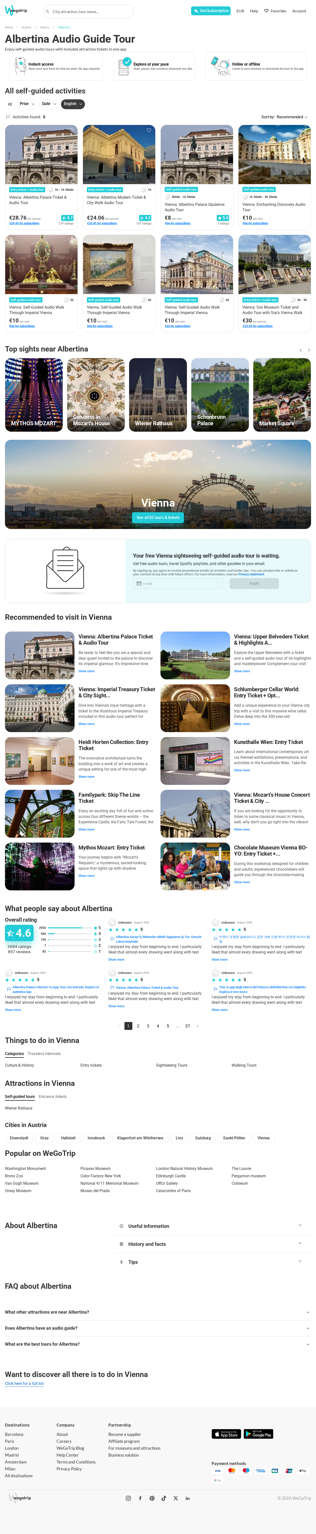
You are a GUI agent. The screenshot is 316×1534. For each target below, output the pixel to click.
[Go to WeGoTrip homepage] (21, 10)
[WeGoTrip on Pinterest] (152, 1498)
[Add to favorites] (71, 130)
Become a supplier (124, 1434)
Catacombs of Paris (173, 1190)
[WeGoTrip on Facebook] (140, 1498)
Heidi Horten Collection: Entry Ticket (113, 745)
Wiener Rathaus (18, 1108)
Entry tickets (91, 1065)
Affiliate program (124, 1441)
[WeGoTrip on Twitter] (176, 1498)
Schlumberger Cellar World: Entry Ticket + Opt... (266, 692)
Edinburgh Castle (171, 1176)
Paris (9, 1441)
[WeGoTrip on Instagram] (128, 1498)
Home (9, 27)
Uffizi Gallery (167, 1183)
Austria (26, 27)
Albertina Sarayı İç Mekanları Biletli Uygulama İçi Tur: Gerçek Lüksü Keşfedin (158, 939)
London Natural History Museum (184, 1168)
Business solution (123, 1455)
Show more (87, 671)
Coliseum (240, 1183)
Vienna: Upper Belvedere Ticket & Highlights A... (271, 640)
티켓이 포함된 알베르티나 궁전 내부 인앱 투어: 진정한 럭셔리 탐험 (264, 939)
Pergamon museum (249, 1176)
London (12, 1448)
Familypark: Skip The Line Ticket (109, 798)
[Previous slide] (300, 350)
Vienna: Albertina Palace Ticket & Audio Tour (116, 640)
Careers (64, 1441)
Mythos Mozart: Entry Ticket (112, 848)
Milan (10, 1468)
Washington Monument (25, 1168)
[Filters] (10, 104)
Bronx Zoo (14, 1176)
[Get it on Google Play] (258, 1434)
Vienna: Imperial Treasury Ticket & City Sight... (117, 692)
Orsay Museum (18, 1190)
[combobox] (91, 11)
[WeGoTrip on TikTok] (164, 1498)
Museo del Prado (95, 1190)
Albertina (64, 27)
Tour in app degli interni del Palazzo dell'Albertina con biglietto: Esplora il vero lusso (262, 989)
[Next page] (197, 1026)
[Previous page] (118, 1026)
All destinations (19, 1475)
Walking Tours (244, 1065)
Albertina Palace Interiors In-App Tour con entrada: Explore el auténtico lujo (56, 989)
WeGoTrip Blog (70, 1448)
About (62, 1434)
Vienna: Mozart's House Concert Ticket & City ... (272, 798)
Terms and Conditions (76, 1461)
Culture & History (19, 1065)
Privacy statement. (251, 574)
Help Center (68, 1455)
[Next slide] (308, 350)
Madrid (12, 1455)
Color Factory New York (100, 1176)
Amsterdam (16, 1461)
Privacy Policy (69, 1468)
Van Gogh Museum (22, 1183)
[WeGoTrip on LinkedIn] (188, 1498)
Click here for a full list (24, 1383)
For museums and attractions (134, 1448)
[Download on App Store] (226, 1434)
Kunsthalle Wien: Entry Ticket (268, 742)
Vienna (44, 27)
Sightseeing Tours (171, 1065)
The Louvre (241, 1168)
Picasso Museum (95, 1168)
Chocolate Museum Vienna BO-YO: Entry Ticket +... (271, 851)
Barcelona (14, 1434)
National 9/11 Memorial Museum (109, 1183)
